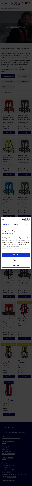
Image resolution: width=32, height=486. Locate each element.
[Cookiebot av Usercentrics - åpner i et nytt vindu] (22, 219)
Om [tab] (26, 224)
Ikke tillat (16, 265)
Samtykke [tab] (6, 224)
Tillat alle (16, 255)
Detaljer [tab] (16, 224)
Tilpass (15, 260)
